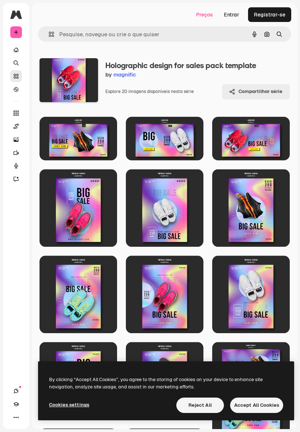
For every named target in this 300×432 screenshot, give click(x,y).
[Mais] (16, 417)
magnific (124, 74)
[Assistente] (16, 179)
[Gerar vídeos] (16, 153)
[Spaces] (16, 126)
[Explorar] (16, 89)
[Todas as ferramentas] (16, 113)
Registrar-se (269, 14)
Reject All (200, 405)
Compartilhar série (260, 91)
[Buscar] (16, 63)
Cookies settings (69, 405)
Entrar (231, 14)
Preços (204, 14)
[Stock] (16, 76)
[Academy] (16, 404)
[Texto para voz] (16, 166)
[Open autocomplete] (48, 34)
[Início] (16, 50)
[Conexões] (16, 391)
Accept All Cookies (256, 405)
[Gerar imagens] (16, 139)
